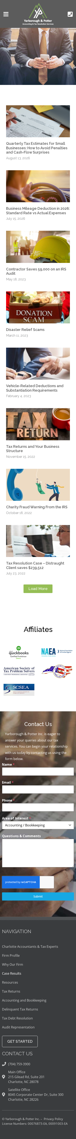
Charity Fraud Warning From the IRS (36, 507)
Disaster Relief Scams (25, 329)
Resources (10, 982)
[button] (38, 588)
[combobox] (38, 825)
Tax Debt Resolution (17, 1018)
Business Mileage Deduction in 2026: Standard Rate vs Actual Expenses (38, 210)
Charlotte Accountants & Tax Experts (30, 946)
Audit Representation (18, 1027)
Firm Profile (11, 955)
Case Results (11, 973)
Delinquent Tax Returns (20, 1009)
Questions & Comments (21, 836)
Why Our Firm (12, 964)
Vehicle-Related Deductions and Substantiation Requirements (34, 388)
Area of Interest (16, 818)
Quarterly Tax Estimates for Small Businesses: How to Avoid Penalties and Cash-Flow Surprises (36, 147)
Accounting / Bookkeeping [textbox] (25, 825)
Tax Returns (11, 991)
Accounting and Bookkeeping (24, 1000)
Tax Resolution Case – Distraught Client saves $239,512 (35, 565)
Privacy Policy (53, 1119)
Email (8, 782)
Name (8, 764)
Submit (38, 896)
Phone (8, 800)
